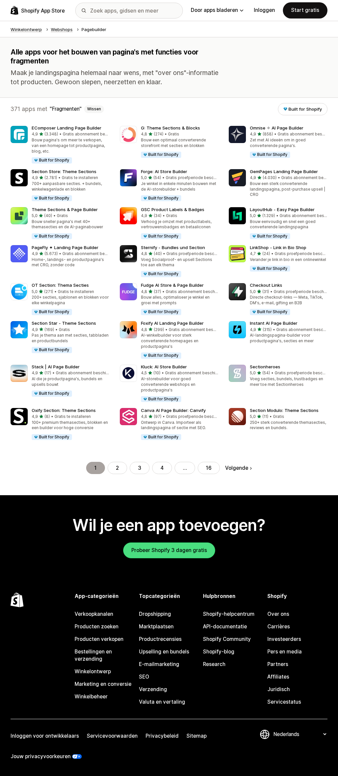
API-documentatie (225, 626)
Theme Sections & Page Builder (65, 209)
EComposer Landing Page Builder (66, 127)
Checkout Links (266, 285)
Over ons (278, 614)
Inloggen (264, 10)
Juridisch (278, 689)
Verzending (153, 689)
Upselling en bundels (164, 651)
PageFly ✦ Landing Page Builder (65, 247)
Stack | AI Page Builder (56, 366)
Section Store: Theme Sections (64, 171)
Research (214, 664)
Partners (277, 664)
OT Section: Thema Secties (60, 285)
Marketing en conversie (103, 684)
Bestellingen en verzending (93, 655)
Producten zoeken (96, 626)
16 (209, 468)
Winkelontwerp (93, 671)
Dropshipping (155, 614)
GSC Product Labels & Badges (172, 209)
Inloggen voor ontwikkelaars (45, 736)
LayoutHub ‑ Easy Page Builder (282, 209)
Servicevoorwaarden (112, 736)
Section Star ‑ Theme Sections (64, 323)
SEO (144, 677)
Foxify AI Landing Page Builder (172, 323)
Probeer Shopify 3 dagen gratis (169, 550)
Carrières (278, 626)
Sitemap (196, 736)
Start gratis (305, 10)
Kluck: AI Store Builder (164, 366)
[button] (60, 145)
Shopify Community (227, 639)
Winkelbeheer (91, 696)
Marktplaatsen (156, 626)
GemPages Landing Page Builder (284, 171)
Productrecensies (160, 639)
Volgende (236, 468)
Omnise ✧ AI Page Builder (276, 127)
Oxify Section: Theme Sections (64, 410)
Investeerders (284, 639)
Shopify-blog (218, 651)
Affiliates (278, 677)
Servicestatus (284, 702)
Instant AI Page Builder (273, 323)
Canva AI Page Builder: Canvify (173, 410)
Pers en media (284, 651)
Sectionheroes (265, 366)
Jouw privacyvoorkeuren (41, 756)
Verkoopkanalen (94, 614)
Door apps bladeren (214, 10)
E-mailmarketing (159, 664)
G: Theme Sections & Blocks (170, 127)
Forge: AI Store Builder (164, 171)
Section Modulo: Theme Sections (284, 410)
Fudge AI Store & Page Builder (172, 285)
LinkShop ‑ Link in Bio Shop (278, 247)
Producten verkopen (99, 639)
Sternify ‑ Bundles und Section (173, 247)
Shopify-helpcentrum (228, 614)
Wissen (94, 109)
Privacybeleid (162, 736)
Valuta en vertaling (162, 702)
